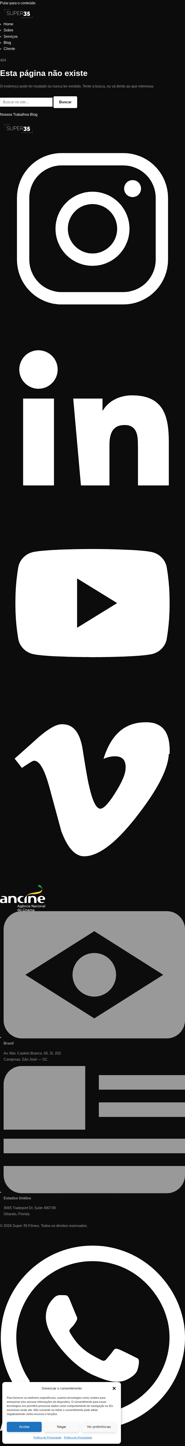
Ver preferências (99, 1427)
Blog (7, 43)
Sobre (8, 30)
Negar (61, 1427)
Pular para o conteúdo (17, 3)
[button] (114, 1388)
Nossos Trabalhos (14, 114)
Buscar (65, 102)
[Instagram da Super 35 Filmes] (92, 320)
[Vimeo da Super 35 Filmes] (92, 882)
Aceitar (24, 1427)
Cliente (9, 49)
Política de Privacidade (47, 1437)
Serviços (11, 36)
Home (8, 24)
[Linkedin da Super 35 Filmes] (92, 507)
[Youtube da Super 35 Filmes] (92, 694)
